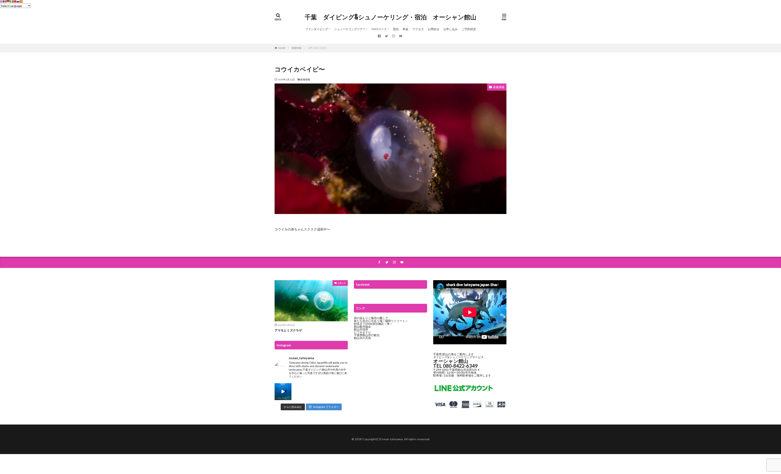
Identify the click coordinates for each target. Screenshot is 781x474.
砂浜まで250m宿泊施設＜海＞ (373, 323)
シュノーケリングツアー (349, 29)
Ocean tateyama (391, 439)
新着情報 (296, 47)
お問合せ (433, 29)
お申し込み (450, 29)
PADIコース (379, 29)
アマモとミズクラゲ (288, 330)
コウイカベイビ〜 (317, 47)
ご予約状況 (469, 29)
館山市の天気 (362, 338)
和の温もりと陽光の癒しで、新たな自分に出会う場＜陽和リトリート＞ (381, 319)
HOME (282, 47)
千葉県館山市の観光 (367, 335)
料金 (405, 29)
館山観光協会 (362, 326)
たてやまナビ (362, 332)
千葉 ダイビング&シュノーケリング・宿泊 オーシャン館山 (390, 17)
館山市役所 (361, 329)
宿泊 (396, 29)
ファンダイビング (316, 29)
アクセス (418, 29)
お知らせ (342, 283)
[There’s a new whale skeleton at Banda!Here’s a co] (283, 391)
